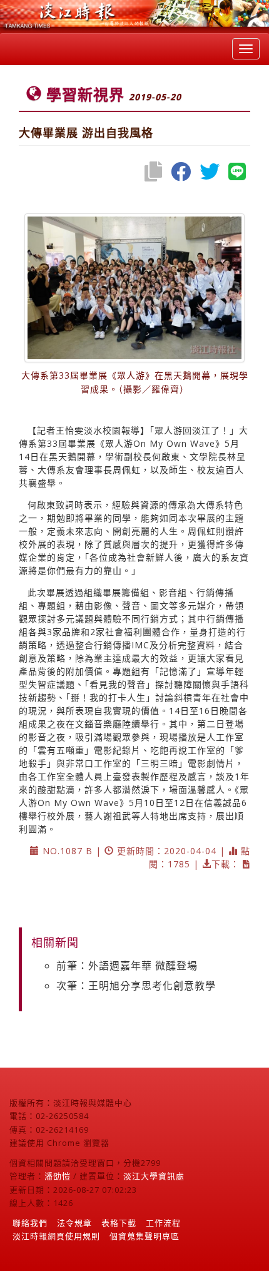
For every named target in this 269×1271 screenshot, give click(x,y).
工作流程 (163, 1222)
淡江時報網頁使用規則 (56, 1236)
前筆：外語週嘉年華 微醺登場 (127, 965)
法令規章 (74, 1222)
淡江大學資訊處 (154, 1176)
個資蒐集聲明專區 (144, 1236)
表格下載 (118, 1222)
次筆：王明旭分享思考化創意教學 (136, 986)
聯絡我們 (30, 1222)
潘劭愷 (57, 1176)
